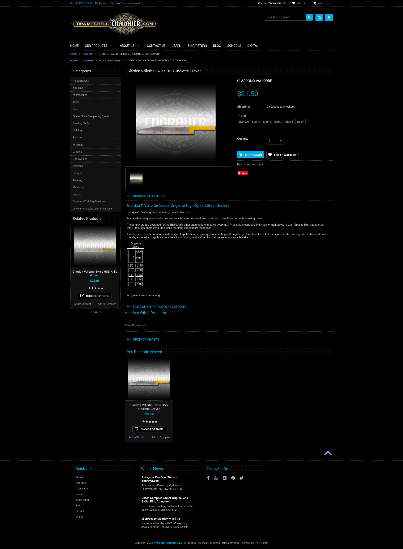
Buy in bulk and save (250, 164)
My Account (101, 3)
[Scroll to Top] (327, 453)
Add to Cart (253, 155)
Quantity (242, 138)
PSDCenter (261, 542)
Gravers (87, 54)
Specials (78, 87)
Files (75, 109)
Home (73, 54)
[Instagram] (224, 478)
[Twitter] (241, 478)
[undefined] (176, 161)
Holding (77, 130)
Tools (76, 102)
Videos (77, 194)
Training (77, 180)
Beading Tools (81, 123)
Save (244, 172)
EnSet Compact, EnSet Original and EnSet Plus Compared (164, 499)
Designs (77, 173)
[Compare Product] (319, 17)
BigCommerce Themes (236, 542)
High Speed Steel (109, 60)
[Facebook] (208, 478)
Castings (78, 166)
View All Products (135, 325)
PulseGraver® (81, 80)
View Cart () (325, 3)
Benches (78, 137)
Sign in (114, 3)
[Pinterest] (233, 478)
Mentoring (78, 187)
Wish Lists (302, 3)
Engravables (80, 158)
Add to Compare (107, 304)
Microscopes (80, 95)
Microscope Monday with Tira (160, 518)
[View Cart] (329, 17)
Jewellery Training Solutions (89, 201)
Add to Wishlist (82, 304)
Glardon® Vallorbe (254, 81)
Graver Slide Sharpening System (91, 116)
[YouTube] (216, 478)
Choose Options (97, 296)
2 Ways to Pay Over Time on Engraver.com (159, 479)
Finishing (78, 144)
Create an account (130, 3)
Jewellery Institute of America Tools (93, 208)
